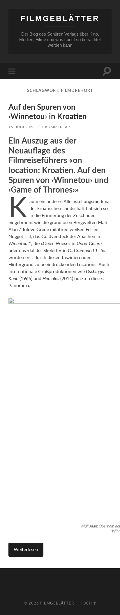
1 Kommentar (56, 127)
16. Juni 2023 (21, 127)
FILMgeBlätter (60, 18)
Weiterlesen (26, 549)
